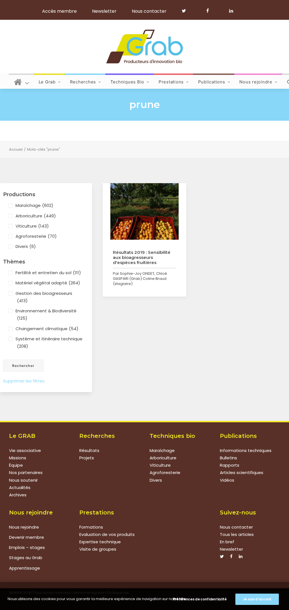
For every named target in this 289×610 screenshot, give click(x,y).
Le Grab (47, 82)
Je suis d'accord (257, 599)
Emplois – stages (27, 547)
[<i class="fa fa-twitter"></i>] (186, 11)
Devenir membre (26, 537)
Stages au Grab (25, 558)
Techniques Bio (127, 82)
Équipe (16, 465)
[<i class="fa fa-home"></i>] (21, 81)
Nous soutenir (23, 480)
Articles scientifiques (241, 472)
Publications (211, 82)
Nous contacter (149, 11)
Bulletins (228, 458)
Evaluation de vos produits (107, 534)
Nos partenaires (26, 472)
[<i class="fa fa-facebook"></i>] (210, 11)
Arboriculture (36, 216)
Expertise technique (100, 542)
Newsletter (104, 11)
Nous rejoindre (255, 82)
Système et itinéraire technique (49, 342)
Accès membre (59, 11)
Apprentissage (24, 568)
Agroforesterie (36, 236)
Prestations (171, 82)
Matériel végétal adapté (48, 283)
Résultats (89, 450)
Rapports (229, 465)
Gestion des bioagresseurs (44, 297)
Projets (86, 458)
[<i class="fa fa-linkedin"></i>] (230, 11)
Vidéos (227, 480)
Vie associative (25, 450)
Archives (18, 495)
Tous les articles (237, 534)
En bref (227, 542)
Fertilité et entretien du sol (48, 273)
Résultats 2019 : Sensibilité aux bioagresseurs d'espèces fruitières (141, 257)
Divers (26, 246)
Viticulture (32, 226)
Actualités (19, 487)
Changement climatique (47, 329)
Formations (91, 527)
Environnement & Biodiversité (46, 314)
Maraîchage (34, 205)
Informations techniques (246, 450)
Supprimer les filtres (24, 381)
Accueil (16, 149)
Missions (17, 458)
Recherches (83, 82)
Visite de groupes (97, 549)
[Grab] (144, 46)
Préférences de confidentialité (200, 599)
